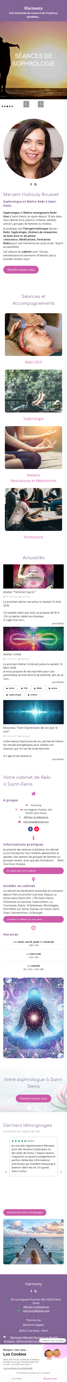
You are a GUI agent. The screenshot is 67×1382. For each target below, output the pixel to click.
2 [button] (5, 106)
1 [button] (2, 106)
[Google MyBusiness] (35, 185)
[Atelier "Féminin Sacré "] (33, 576)
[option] (33, 60)
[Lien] (33, 149)
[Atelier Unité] (33, 639)
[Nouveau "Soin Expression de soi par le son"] (33, 712)
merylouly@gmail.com (36, 821)
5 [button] (12, 106)
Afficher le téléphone (36, 817)
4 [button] (10, 106)
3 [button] (7, 106)
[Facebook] (31, 185)
